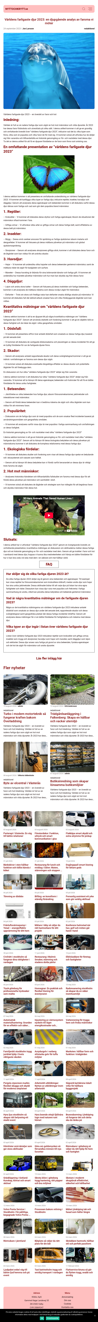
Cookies (67, 1304)
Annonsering (67, 1297)
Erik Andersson (71, 706)
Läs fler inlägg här (49, 658)
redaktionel (89, 28)
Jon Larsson (28, 28)
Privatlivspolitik (52, 1318)
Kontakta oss (67, 1307)
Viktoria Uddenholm (26, 775)
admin (20, 706)
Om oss (67, 1300)
